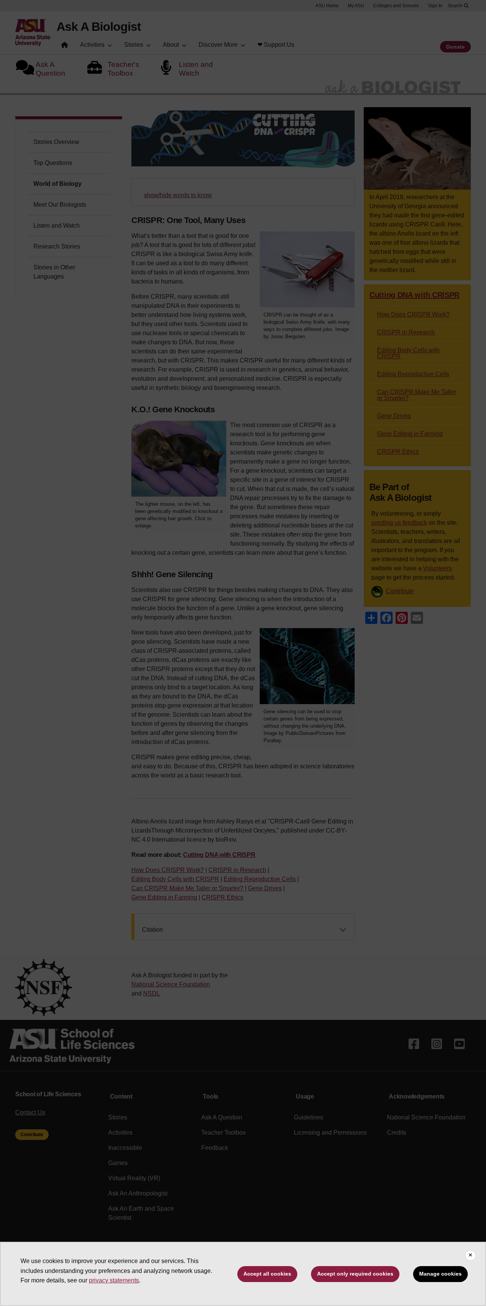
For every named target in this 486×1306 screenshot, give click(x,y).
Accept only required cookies (355, 1274)
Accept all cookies (267, 1274)
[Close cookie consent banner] (470, 1255)
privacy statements (114, 1280)
